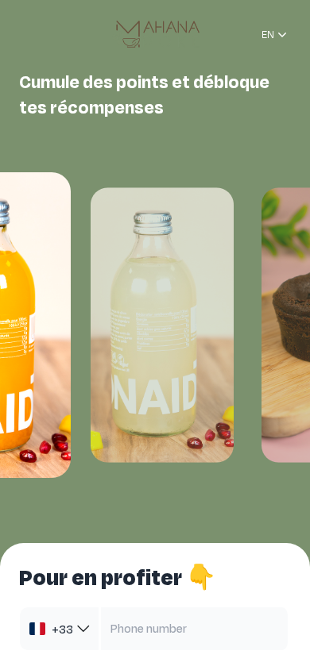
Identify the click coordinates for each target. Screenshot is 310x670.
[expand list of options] (83, 628)
